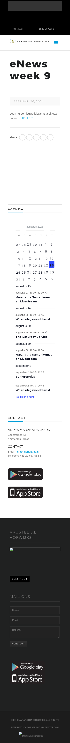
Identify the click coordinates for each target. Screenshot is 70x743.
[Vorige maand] (18, 225)
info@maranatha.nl (28, 451)
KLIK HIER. (26, 118)
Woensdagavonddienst (33, 319)
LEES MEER (19, 579)
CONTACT (18, 29)
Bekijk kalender (25, 397)
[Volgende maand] (52, 225)
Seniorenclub (26, 376)
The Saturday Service (32, 337)
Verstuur (18, 644)
